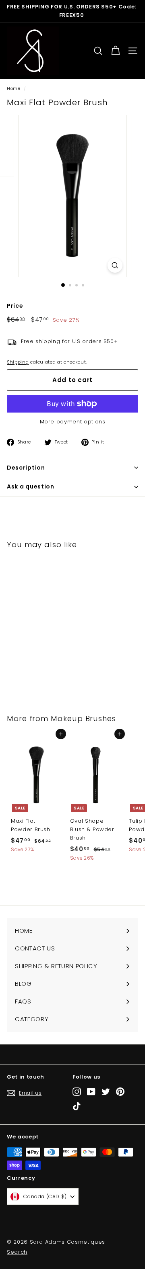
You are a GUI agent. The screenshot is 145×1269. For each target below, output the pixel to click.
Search (17, 1252)
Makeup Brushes (83, 718)
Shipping (18, 362)
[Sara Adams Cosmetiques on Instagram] (76, 1091)
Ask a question (30, 486)
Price (15, 306)
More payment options (73, 421)
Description (26, 468)
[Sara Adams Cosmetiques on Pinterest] (120, 1091)
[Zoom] (115, 265)
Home (14, 88)
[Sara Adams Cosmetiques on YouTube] (91, 1091)
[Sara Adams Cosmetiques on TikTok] (76, 1106)
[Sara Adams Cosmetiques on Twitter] (106, 1091)
